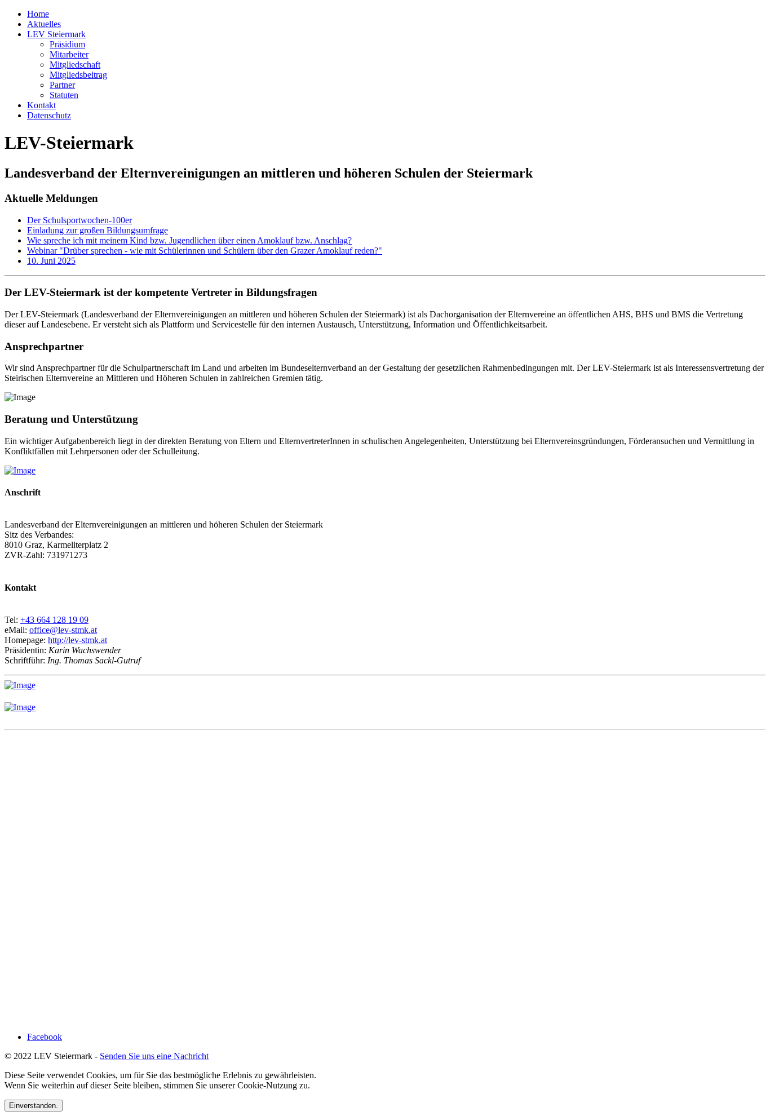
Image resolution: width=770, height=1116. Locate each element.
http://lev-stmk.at (77, 640)
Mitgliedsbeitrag (78, 74)
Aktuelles (44, 24)
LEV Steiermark (56, 34)
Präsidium (67, 44)
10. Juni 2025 (51, 260)
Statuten (64, 95)
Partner (62, 85)
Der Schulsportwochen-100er (79, 220)
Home (38, 14)
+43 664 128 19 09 (54, 620)
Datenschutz (49, 115)
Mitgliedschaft (75, 64)
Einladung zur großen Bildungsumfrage (97, 230)
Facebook (44, 1037)
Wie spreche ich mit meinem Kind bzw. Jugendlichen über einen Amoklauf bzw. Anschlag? (189, 240)
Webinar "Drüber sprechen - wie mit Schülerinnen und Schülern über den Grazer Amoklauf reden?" (204, 250)
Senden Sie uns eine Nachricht (154, 1056)
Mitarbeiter (69, 54)
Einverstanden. (33, 1105)
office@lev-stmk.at (63, 630)
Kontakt (41, 105)
